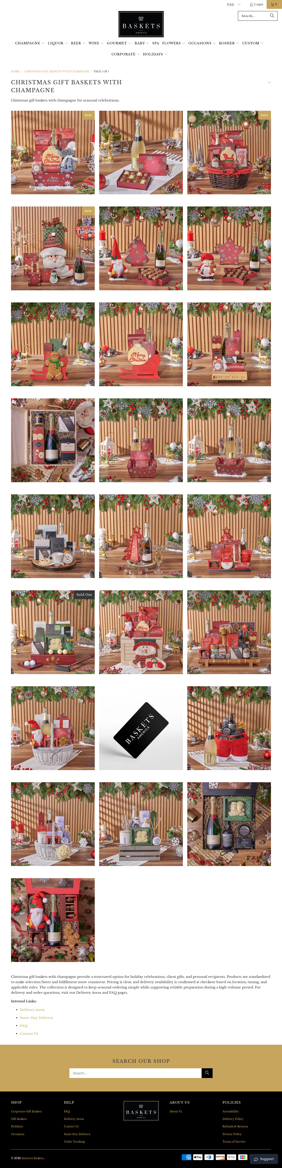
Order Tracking (74, 1141)
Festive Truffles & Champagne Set (229, 440)
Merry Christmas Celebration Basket (229, 536)
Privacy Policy (232, 1134)
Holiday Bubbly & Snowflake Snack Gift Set (53, 536)
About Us (176, 1111)
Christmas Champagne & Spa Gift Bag (229, 728)
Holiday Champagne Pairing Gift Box (53, 440)
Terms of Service (234, 1141)
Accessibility (231, 1111)
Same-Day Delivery (36, 1018)
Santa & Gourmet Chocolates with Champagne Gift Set (141, 248)
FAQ (24, 1026)
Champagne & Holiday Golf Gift (53, 632)
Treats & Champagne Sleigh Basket (53, 344)
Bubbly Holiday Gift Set (53, 153)
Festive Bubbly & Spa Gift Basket (53, 824)
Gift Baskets (19, 1119)
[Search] (272, 16)
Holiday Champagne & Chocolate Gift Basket (141, 536)
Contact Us (29, 1033)
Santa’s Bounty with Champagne (53, 728)
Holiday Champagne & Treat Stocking (53, 248)
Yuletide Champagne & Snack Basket (229, 344)
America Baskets (33, 1158)
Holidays (17, 1126)
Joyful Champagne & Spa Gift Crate (141, 824)
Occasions (17, 1134)
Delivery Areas (32, 1010)
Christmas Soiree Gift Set (141, 632)
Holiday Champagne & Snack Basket (229, 153)
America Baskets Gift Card (141, 728)
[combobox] (258, 16)
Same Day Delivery (77, 1134)
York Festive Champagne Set (141, 344)
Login (258, 4)
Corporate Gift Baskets (26, 1111)
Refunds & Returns (235, 1126)
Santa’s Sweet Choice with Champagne (53, 920)
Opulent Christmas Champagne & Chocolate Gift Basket (229, 632)
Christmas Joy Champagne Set (141, 440)
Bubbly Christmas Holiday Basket (141, 153)
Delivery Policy (233, 1119)
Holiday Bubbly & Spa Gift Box (229, 824)
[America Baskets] (141, 24)
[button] (30, 43)
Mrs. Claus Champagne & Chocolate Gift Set (229, 248)
